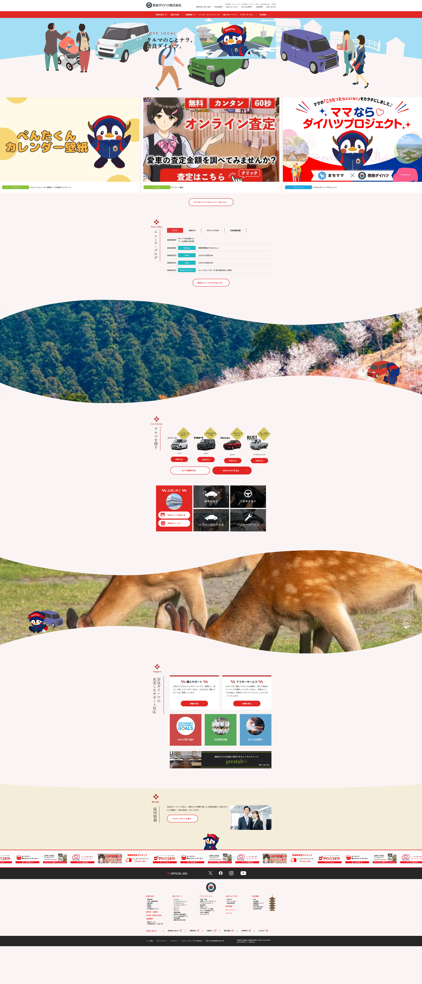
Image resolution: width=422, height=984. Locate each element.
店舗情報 (189, 14)
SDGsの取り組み (258, 907)
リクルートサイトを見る (181, 818)
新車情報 (229, 906)
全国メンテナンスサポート (208, 901)
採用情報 (259, 7)
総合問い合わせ (173, 930)
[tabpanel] (236, 40)
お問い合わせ (271, 7)
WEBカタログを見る (231, 470)
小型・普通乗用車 (152, 901)
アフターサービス (246, 14)
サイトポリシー (174, 941)
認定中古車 (175, 14)
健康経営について (258, 903)
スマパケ (176, 899)
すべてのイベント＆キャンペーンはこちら (209, 202)
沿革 (254, 899)
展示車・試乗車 (152, 912)
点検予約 (244, 930)
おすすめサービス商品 (206, 909)
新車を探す (160, 14)
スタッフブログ (231, 901)
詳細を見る (180, 461)
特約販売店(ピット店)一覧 (155, 924)
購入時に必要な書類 (180, 914)
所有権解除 (218, 7)
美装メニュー (204, 907)
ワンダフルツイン (179, 903)
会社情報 (263, 14)
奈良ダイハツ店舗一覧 (176, 515)
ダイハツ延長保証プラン (181, 916)
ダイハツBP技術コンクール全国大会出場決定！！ (187, 239)
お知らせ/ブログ (232, 7)
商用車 (149, 905)
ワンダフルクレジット (180, 901)
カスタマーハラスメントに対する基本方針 (191, 941)
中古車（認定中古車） (154, 915)
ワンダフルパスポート (180, 905)
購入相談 (227, 930)
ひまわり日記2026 (205, 255)
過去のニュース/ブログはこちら (210, 282)
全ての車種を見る (189, 470)
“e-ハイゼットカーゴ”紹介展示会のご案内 (215, 270)
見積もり (210, 930)
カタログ (262, 930)
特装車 (149, 907)
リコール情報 (149, 941)
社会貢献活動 (231, 903)
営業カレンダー (151, 922)
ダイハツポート (204, 914)
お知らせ (229, 899)
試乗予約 (193, 930)
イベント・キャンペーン (208, 14)
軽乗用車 (150, 899)
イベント (229, 913)
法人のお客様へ (247, 7)
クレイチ (176, 907)
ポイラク (176, 910)
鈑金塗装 (203, 905)
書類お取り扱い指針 (203, 7)
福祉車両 (150, 903)
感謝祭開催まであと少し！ (208, 248)
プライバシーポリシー (161, 941)
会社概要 (255, 901)
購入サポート (228, 14)
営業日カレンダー (175, 523)
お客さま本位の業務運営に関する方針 (215, 941)
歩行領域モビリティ (153, 909)
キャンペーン (230, 909)
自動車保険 (177, 912)
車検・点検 (203, 899)
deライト (176, 909)
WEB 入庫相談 (204, 912)
